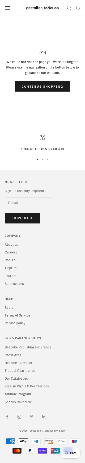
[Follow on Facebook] (7, 416)
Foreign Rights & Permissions (27, 386)
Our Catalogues (16, 379)
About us (11, 245)
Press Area (13, 355)
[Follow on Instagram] (19, 416)
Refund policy (15, 323)
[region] (42, 143)
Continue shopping (43, 86)
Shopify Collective (18, 402)
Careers (11, 252)
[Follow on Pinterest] (31, 416)
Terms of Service (17, 315)
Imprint (11, 268)
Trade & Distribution (20, 371)
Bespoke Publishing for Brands (28, 347)
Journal (10, 276)
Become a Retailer (19, 363)
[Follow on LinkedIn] (44, 416)
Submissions (14, 284)
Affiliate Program (18, 394)
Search (10, 308)
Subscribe (23, 218)
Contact (11, 260)
